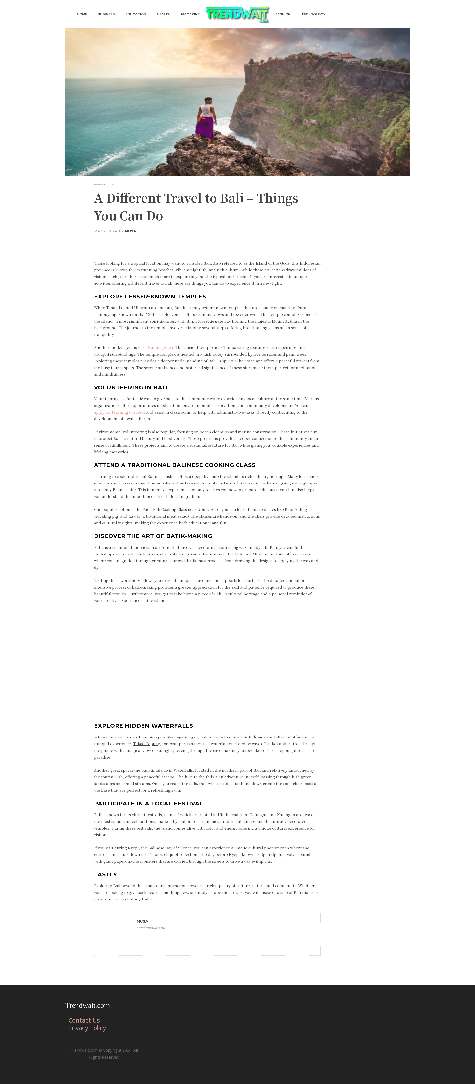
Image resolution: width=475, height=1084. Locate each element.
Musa (130, 231)
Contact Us (84, 1020)
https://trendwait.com (151, 928)
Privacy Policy (87, 1027)
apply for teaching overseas (119, 412)
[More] (255, 243)
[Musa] (115, 934)
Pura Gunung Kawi (155, 347)
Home (98, 184)
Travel (110, 184)
